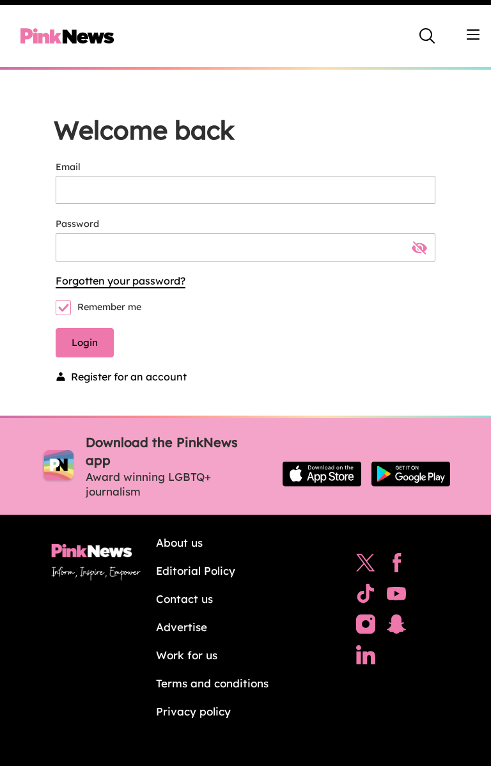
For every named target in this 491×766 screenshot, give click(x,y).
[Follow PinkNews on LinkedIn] (365, 658)
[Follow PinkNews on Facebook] (397, 566)
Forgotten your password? (120, 280)
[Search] (427, 35)
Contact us (184, 599)
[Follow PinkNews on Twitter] (365, 566)
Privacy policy (193, 711)
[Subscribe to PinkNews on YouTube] (396, 596)
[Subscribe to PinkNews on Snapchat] (396, 627)
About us (179, 542)
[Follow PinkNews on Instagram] (365, 627)
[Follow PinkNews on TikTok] (366, 596)
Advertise (181, 627)
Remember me (109, 307)
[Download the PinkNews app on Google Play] (410, 474)
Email (68, 167)
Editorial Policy (195, 570)
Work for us (186, 655)
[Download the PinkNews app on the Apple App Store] (322, 474)
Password (77, 224)
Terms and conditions (212, 683)
